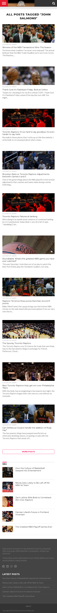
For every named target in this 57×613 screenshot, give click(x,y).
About (28, 606)
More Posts (28, 452)
